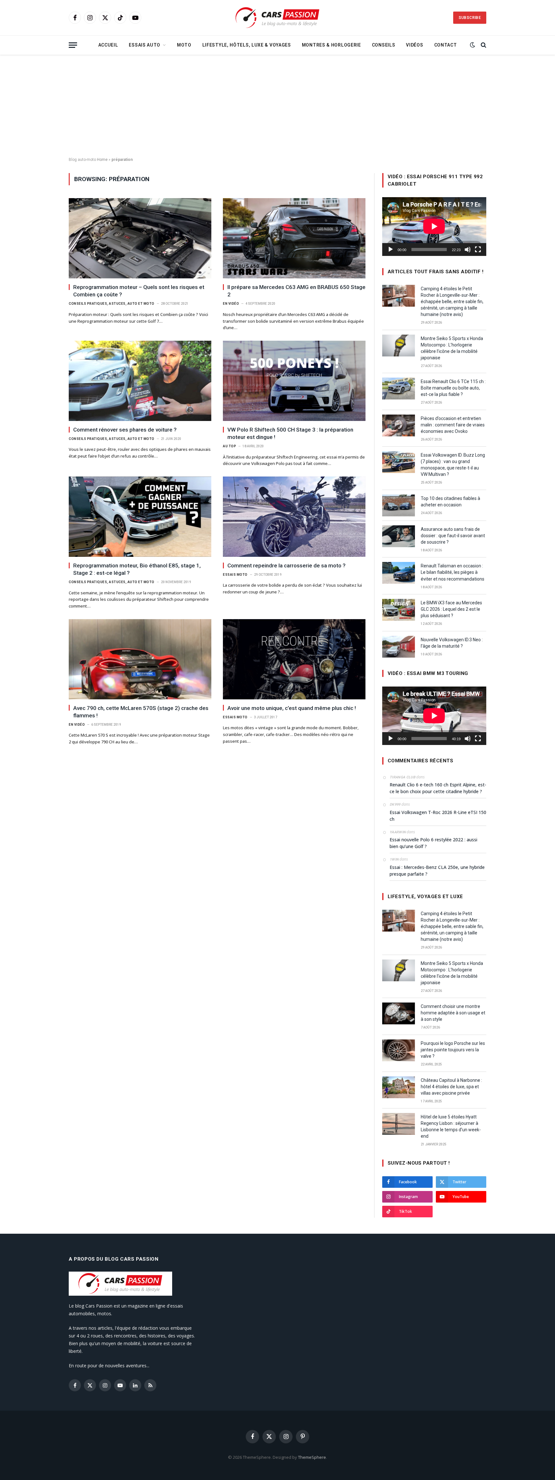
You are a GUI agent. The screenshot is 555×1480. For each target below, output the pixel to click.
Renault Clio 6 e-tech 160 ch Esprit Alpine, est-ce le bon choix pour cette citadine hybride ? (438, 788)
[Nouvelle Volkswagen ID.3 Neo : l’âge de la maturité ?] (398, 647)
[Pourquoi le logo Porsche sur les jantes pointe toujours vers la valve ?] (398, 1050)
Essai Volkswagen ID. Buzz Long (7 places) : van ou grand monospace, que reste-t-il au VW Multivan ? (453, 464)
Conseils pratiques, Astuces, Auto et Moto (111, 303)
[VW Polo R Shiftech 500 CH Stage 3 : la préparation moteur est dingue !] (294, 381)
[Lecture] (390, 249)
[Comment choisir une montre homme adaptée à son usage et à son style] (398, 1013)
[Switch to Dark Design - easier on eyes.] (472, 45)
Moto (184, 45)
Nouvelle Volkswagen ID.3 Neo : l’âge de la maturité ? (452, 643)
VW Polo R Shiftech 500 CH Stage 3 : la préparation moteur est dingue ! (290, 433)
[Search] (483, 45)
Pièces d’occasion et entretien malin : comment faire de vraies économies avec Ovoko (453, 425)
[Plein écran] (478, 249)
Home (102, 159)
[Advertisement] (277, 106)
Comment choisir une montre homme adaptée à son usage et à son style (453, 1013)
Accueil (108, 45)
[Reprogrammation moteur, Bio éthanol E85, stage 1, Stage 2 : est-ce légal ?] (140, 517)
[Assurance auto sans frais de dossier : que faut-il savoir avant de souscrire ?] (398, 536)
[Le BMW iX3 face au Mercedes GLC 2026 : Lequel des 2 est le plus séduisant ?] (398, 610)
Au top (229, 446)
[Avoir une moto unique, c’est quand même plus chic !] (294, 659)
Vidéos (414, 45)
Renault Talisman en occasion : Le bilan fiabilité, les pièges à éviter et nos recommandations (452, 572)
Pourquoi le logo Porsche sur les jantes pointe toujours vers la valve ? (453, 1050)
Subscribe (470, 17)
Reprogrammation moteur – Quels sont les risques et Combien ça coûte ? (138, 291)
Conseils (383, 45)
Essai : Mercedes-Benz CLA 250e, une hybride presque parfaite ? (437, 870)
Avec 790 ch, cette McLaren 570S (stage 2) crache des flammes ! (140, 712)
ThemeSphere (312, 1457)
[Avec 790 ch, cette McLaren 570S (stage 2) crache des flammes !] (140, 659)
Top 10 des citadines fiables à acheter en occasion (450, 501)
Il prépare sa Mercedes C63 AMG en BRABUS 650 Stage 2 (296, 291)
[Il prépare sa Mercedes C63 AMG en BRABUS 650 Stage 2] (294, 238)
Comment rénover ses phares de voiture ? (125, 429)
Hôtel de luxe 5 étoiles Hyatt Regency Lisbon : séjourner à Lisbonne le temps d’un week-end (451, 1126)
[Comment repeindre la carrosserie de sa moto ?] (294, 517)
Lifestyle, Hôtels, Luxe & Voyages (246, 45)
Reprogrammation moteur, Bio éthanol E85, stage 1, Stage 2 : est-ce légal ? (137, 569)
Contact (445, 45)
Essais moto (235, 574)
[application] (434, 226)
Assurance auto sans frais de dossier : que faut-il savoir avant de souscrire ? (453, 536)
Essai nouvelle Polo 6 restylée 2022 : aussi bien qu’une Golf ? (433, 842)
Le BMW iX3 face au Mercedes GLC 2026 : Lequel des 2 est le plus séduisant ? (451, 609)
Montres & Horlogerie (331, 45)
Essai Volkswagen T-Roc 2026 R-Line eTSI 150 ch (438, 815)
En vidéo (231, 303)
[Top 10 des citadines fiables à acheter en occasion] (398, 505)
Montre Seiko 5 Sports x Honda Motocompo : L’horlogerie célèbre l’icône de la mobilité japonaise (452, 348)
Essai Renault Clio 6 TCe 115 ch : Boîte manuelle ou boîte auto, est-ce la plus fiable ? (453, 388)
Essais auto (144, 45)
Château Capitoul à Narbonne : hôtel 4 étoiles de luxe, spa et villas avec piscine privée (451, 1087)
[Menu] (73, 45)
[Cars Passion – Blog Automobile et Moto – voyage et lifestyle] (277, 18)
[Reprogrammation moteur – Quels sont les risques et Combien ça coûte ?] (140, 238)
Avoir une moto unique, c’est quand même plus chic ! (291, 708)
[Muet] (467, 249)
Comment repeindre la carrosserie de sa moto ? (286, 565)
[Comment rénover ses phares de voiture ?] (140, 381)
